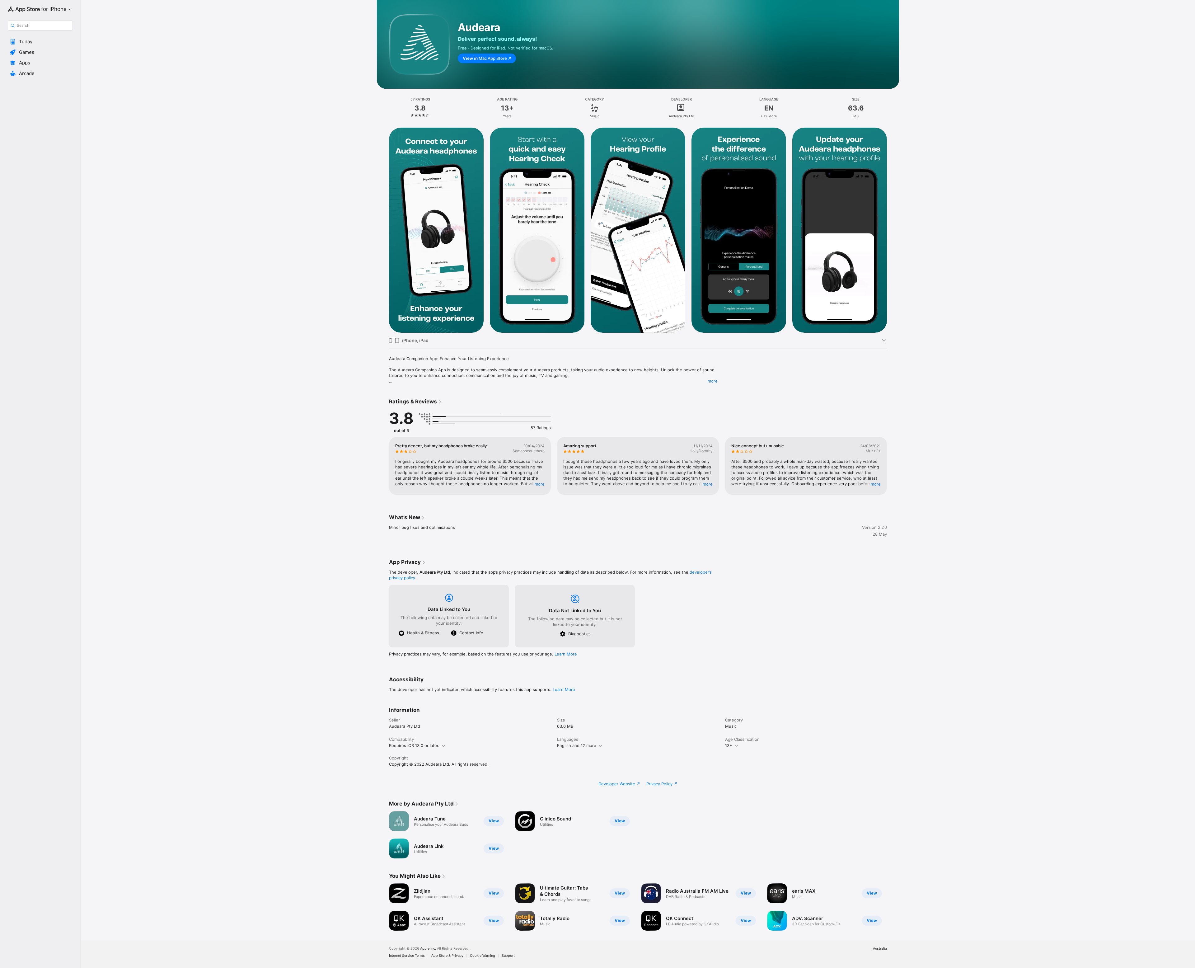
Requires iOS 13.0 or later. (414, 745)
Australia (880, 948)
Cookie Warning (482, 955)
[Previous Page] (382, 230)
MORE (540, 484)
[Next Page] (893, 230)
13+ (728, 745)
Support (508, 955)
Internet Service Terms (407, 955)
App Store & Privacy (447, 955)
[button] (40, 41)
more (713, 380)
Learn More (566, 653)
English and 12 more (576, 745)
